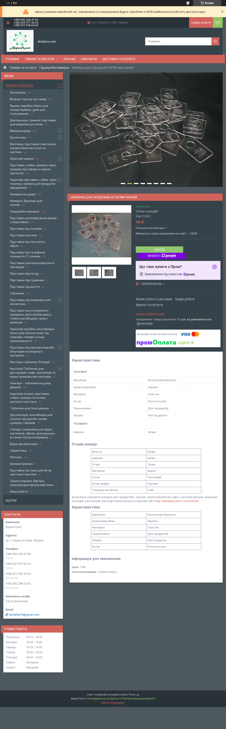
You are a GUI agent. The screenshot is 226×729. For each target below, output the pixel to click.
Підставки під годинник (27, 280)
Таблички (17, 293)
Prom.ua (134, 694)
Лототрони (18, 92)
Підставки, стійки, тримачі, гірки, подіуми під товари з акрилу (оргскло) (33, 169)
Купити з (154, 256)
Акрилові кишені (22, 158)
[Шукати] (215, 41)
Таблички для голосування (29, 408)
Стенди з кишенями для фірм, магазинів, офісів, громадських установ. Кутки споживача (32, 433)
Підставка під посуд (24, 273)
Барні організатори (24, 444)
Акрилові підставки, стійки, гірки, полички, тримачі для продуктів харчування (33, 183)
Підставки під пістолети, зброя (27, 243)
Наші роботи (19, 491)
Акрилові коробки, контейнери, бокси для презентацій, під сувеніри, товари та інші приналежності (32, 335)
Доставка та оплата (118, 59)
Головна (12, 59)
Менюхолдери (20, 131)
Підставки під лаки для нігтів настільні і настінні (30, 472)
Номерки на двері (23, 194)
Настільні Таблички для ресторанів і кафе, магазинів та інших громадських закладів (32, 372)
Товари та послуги (39, 59)
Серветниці (18, 450)
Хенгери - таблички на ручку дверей (30, 385)
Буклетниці (18, 137)
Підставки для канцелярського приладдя (32, 265)
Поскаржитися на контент (103, 698)
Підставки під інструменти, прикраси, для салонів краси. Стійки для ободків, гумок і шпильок (31, 316)
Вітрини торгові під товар (28, 99)
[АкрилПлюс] (20, 41)
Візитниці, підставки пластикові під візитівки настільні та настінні (33, 148)
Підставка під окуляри (26, 228)
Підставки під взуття (25, 286)
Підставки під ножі (23, 235)
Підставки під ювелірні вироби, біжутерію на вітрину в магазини (32, 351)
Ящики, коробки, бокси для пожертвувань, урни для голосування (29, 109)
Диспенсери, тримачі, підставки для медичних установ (33, 122)
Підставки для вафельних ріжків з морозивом (33, 220)
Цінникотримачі (21, 463)
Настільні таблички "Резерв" (30, 362)
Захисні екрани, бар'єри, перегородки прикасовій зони (31, 483)
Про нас (70, 59)
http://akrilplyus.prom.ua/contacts (177, 501)
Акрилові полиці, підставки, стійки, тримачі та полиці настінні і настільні (30, 397)
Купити (159, 249)
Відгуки (11, 500)
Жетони (16, 457)
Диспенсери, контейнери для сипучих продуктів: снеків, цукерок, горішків (31, 418)
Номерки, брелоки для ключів (26, 203)
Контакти (89, 59)
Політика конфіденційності (138, 698)
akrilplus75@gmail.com (24, 614)
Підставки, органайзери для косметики (30, 302)
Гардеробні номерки (54, 67)
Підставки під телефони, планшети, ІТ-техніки (27, 254)
